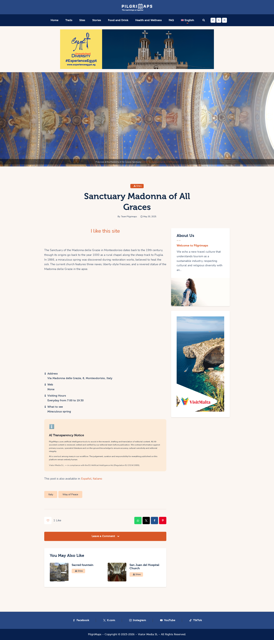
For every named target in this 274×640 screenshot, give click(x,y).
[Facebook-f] (213, 20)
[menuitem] (187, 20)
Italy (50, 494)
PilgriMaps (94, 634)
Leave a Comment (104, 536)
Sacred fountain (82, 565)
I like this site (105, 231)
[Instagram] (224, 20)
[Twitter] (218, 20)
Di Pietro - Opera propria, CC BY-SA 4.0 (160, 162)
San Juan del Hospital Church (144, 566)
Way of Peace (70, 494)
